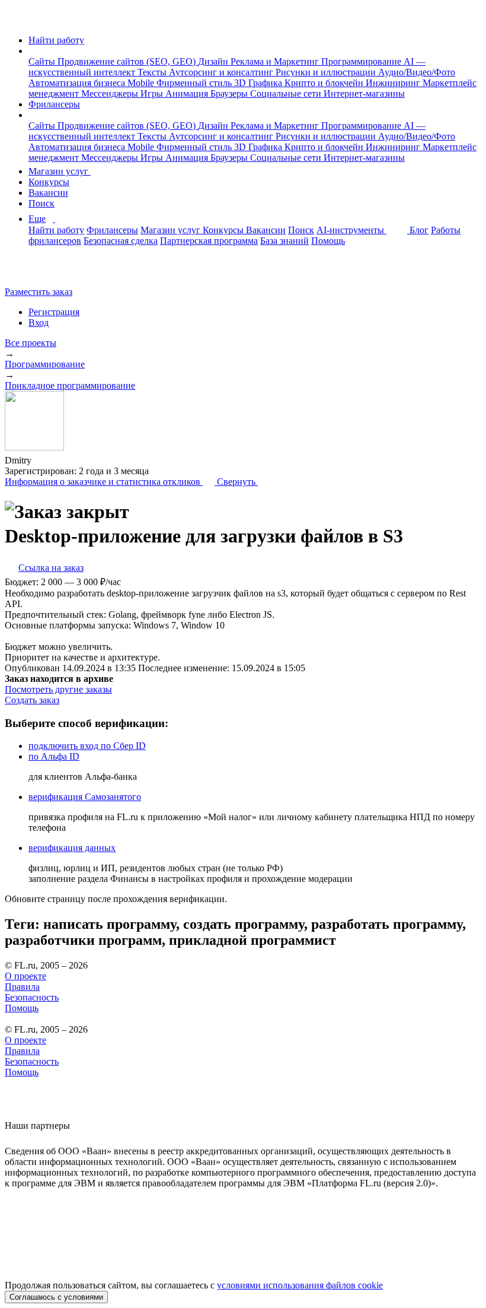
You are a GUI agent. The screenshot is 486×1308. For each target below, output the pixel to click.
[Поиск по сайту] (37, 271)
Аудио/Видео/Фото (416, 72)
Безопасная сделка (121, 241)
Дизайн (214, 61)
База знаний (284, 241)
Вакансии (48, 193)
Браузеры (230, 93)
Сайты (42, 61)
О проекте (25, 976)
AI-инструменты (351, 230)
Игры (152, 93)
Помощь (328, 241)
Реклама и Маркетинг (276, 61)
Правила (22, 987)
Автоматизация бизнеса (77, 83)
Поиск (41, 203)
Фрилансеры (54, 104)
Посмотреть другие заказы (58, 689)
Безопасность (32, 997)
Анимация (187, 93)
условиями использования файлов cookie (300, 1285)
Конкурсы (48, 182)
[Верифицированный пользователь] (43, 459)
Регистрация (53, 312)
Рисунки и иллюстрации (327, 72)
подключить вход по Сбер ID (87, 746)
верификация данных (72, 848)
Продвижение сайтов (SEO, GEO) (127, 61)
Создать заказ (32, 700)
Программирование (362, 61)
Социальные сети (287, 93)
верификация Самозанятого (84, 797)
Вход (38, 323)
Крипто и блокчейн (325, 83)
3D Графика (259, 83)
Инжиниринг (394, 83)
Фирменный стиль (195, 83)
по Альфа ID (53, 756)
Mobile (141, 83)
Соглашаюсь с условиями (56, 1297)
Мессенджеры (110, 93)
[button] (32, 51)
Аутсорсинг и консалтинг (222, 72)
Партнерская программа (209, 241)
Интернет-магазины (364, 93)
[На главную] (16, 20)
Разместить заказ (38, 292)
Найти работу (56, 40)
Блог (419, 230)
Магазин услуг (59, 171)
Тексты (153, 72)
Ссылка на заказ (51, 568)
